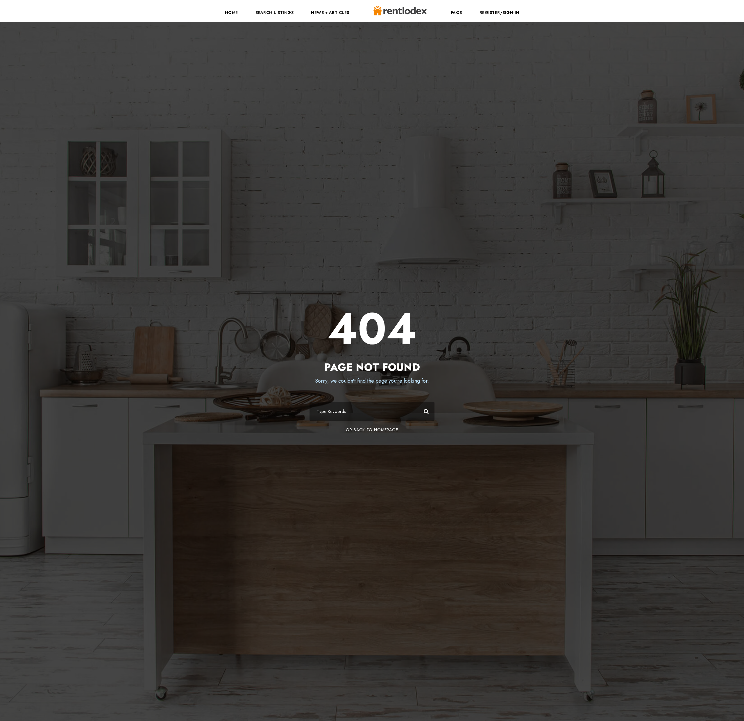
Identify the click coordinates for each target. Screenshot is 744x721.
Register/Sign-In (499, 12)
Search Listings (274, 12)
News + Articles (330, 12)
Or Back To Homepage (372, 430)
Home (231, 12)
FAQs (456, 12)
